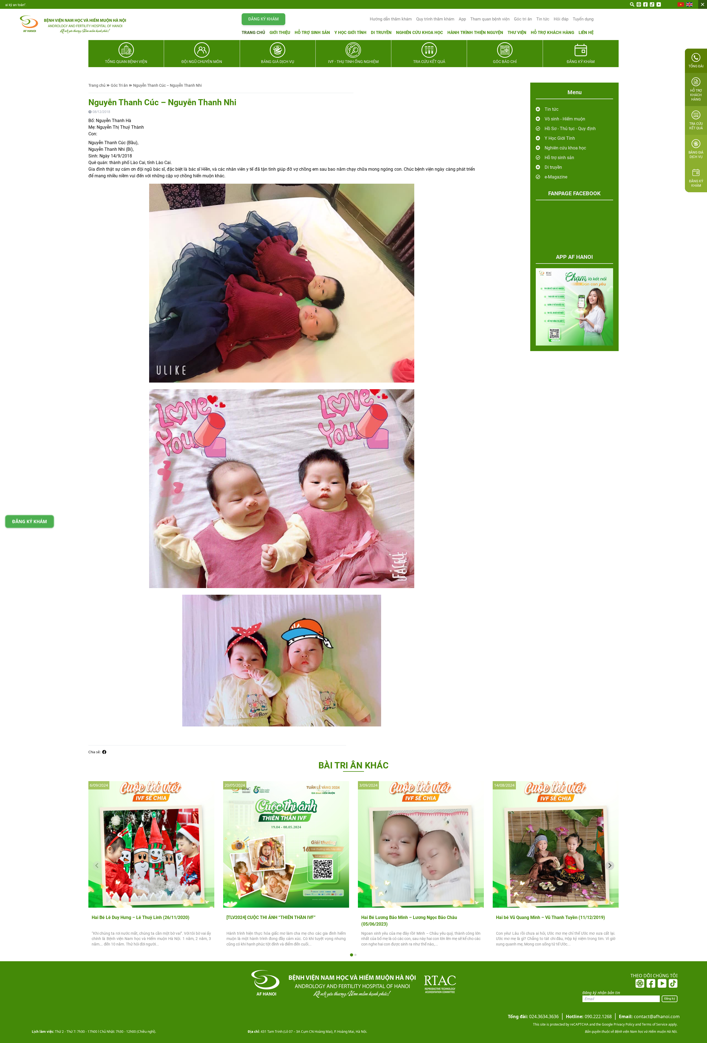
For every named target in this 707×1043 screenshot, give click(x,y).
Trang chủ (253, 32)
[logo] (67, 24)
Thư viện (517, 32)
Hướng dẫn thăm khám (391, 19)
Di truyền (381, 32)
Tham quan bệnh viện (490, 19)
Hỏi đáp (561, 19)
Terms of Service (654, 1024)
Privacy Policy (623, 1024)
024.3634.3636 (533, 1016)
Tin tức (542, 19)
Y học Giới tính (350, 32)
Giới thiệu (280, 32)
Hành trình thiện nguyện (475, 32)
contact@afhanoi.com (649, 1016)
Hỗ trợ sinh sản (312, 32)
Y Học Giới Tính (560, 138)
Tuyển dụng (583, 19)
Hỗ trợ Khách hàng (552, 32)
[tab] (351, 955)
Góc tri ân (523, 19)
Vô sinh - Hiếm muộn (565, 119)
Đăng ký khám (263, 19)
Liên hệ (586, 32)
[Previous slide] (97, 865)
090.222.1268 (589, 1016)
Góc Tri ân (119, 85)
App (462, 19)
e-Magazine (556, 177)
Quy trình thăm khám (435, 19)
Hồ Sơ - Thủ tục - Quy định (570, 128)
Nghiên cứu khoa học (419, 32)
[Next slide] (609, 865)
